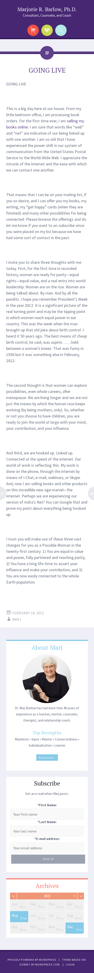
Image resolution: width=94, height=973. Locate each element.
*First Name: (47, 805)
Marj (16, 619)
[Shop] (33, 30)
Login (70, 964)
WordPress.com (47, 964)
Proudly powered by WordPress (32, 959)
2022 (47, 896)
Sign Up (48, 859)
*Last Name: (47, 822)
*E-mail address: (47, 839)
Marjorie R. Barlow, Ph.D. (47, 9)
